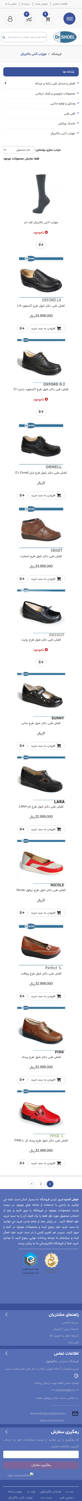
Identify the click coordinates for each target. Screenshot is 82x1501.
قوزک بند (31, 1492)
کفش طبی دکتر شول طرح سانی (41, 723)
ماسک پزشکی (67, 123)
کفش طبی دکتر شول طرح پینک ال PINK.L (41, 1141)
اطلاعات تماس (60, 4)
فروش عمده (41, 4)
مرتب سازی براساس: (48, 150)
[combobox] (26, 37)
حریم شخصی (70, 1322)
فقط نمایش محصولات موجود (21, 159)
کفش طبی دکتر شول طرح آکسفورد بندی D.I (41, 389)
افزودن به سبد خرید (43, 329)
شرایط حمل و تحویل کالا (64, 1336)
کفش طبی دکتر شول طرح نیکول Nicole (41, 890)
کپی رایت (73, 1342)
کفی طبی (70, 114)
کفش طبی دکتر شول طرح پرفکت (41, 974)
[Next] (31, 1184)
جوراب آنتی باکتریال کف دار (41, 222)
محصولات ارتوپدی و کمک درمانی (55, 94)
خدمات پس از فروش (66, 1329)
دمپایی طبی (66, 1498)
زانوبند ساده (46, 1497)
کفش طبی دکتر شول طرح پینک (41, 1057)
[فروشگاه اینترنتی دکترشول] (65, 37)
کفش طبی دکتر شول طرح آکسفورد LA (41, 306)
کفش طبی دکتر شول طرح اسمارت (41, 556)
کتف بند (70, 1492)
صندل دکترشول (50, 1491)
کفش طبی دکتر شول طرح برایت (41, 640)
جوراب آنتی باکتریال (63, 133)
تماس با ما (10, 4)
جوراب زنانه (15, 1492)
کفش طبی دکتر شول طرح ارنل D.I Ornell (41, 473)
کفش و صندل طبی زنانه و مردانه (55, 83)
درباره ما (26, 4)
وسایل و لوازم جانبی (63, 103)
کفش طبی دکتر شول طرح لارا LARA (41, 807)
